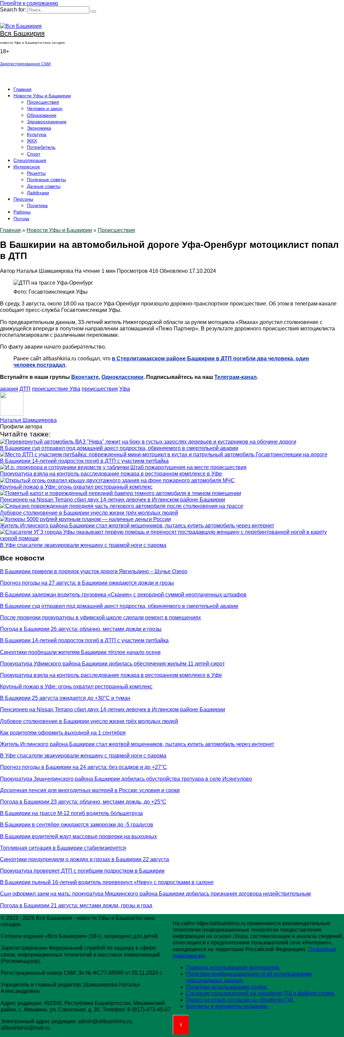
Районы (22, 212)
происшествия (100, 389)
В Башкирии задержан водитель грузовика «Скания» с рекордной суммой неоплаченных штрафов (123, 594)
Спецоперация (29, 160)
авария (9, 389)
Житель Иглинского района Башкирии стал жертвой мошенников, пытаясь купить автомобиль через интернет (137, 525)
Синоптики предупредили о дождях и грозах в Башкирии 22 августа (84, 859)
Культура (36, 134)
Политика (37, 205)
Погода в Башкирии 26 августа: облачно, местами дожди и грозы (81, 629)
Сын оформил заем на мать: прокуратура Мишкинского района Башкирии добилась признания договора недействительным (155, 894)
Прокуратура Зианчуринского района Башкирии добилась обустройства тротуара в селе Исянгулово (126, 779)
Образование (41, 115)
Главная (22, 89)
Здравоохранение (47, 121)
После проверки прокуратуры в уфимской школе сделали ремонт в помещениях (100, 617)
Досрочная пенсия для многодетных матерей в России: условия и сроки (90, 790)
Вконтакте (85, 377)
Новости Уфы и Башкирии (42, 95)
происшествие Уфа (56, 389)
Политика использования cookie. (227, 987)
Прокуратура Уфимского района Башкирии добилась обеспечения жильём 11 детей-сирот (112, 664)
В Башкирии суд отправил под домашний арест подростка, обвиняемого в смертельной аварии (119, 448)
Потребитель (41, 147)
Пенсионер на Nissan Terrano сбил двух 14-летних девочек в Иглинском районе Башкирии (112, 500)
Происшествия (43, 102)
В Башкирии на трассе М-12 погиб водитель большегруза (71, 813)
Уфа (124, 389)
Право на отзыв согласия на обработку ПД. (240, 1000)
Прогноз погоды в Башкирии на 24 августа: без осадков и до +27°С (83, 767)
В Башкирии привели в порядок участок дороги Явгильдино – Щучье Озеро (93, 571)
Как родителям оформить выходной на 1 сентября (63, 733)
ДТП (25, 389)
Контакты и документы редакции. (227, 1006)
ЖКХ (32, 140)
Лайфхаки (38, 192)
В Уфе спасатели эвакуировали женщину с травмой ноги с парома (83, 545)
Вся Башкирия (22, 33)
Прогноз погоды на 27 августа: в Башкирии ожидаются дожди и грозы (87, 583)
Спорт (33, 154)
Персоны (23, 199)
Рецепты (36, 173)
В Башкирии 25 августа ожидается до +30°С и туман (65, 698)
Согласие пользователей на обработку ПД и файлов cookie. (261, 993)
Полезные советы (46, 179)
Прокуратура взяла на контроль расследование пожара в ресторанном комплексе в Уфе (111, 474)
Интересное (26, 166)
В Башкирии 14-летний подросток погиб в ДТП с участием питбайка (84, 461)
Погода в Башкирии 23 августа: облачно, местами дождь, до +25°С (83, 802)
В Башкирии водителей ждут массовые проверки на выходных (78, 836)
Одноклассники (122, 377)
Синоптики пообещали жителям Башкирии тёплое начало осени (80, 652)
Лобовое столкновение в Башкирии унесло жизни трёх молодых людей (89, 513)
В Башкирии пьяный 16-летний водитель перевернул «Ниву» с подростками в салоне (107, 882)
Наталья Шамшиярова (28, 420)
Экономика (39, 128)
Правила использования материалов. (233, 967)
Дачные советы (43, 186)
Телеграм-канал (235, 377)
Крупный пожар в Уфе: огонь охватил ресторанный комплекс (76, 487)
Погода (21, 218)
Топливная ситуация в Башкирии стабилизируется (63, 848)
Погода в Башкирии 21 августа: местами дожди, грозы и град (76, 905)
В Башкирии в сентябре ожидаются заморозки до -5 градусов (76, 825)
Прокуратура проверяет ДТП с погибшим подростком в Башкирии (82, 871)
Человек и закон (44, 108)
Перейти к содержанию (29, 3)
